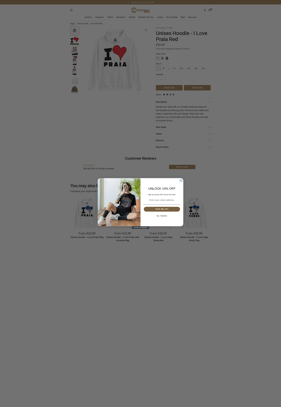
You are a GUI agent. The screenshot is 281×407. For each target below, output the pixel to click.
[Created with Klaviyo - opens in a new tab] (140, 227)
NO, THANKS (162, 216)
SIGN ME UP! (162, 209)
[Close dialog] (181, 180)
